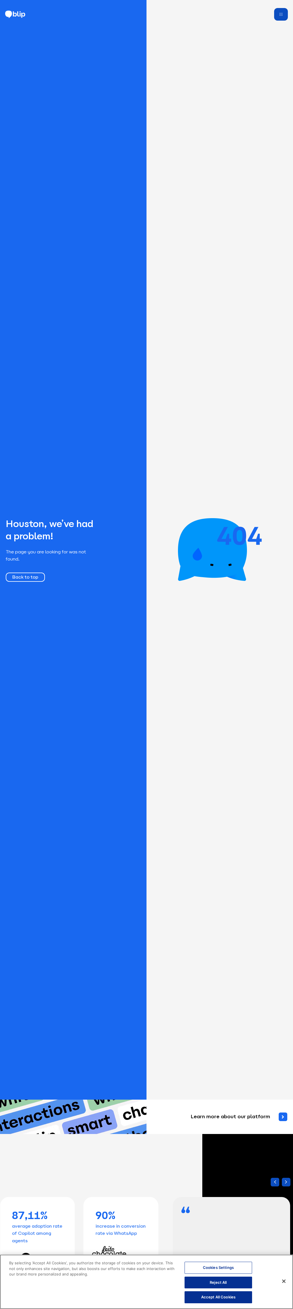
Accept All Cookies (218, 1297)
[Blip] (15, 14)
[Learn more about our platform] (283, 1117)
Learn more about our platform (230, 1116)
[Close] (284, 1281)
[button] (286, 1182)
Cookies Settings (218, 1267)
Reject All (218, 1282)
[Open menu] (281, 14)
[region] (146, 1282)
